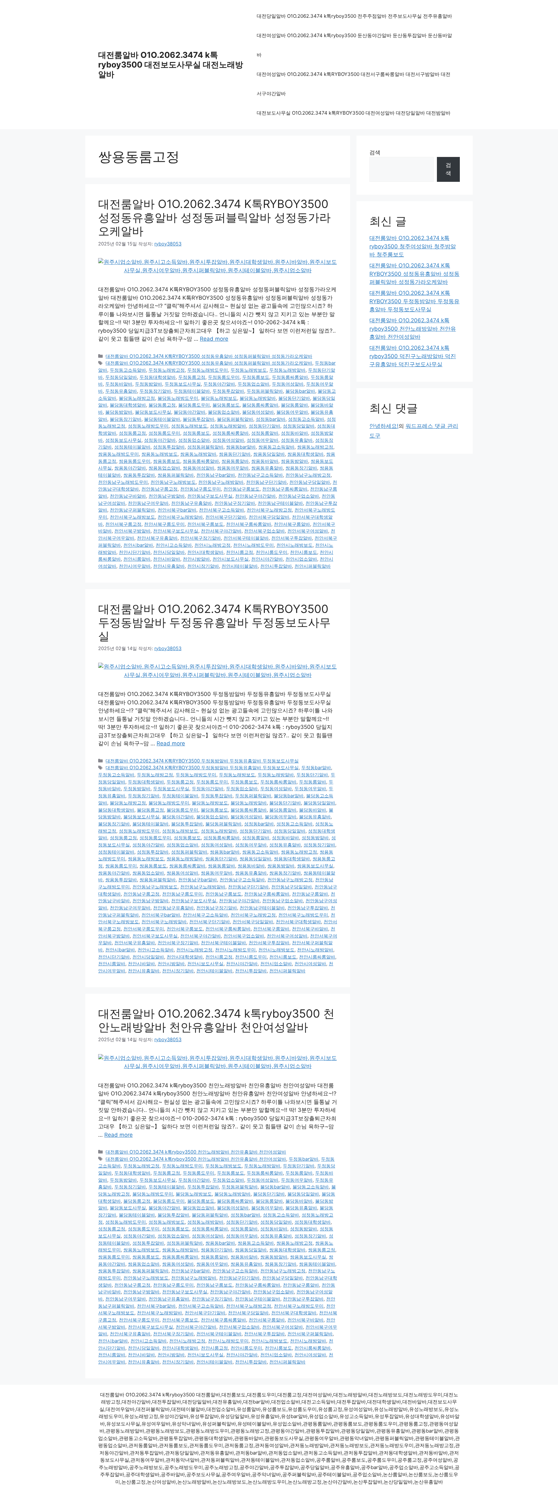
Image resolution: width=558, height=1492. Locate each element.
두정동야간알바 (219, 384)
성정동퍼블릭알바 (205, 447)
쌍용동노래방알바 (198, 454)
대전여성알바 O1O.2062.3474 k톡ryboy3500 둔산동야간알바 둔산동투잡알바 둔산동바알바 (354, 45)
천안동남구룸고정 (159, 489)
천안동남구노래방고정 (308, 475)
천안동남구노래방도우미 (123, 482)
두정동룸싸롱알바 (290, 377)
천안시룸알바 (136, 559)
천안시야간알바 (267, 559)
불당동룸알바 (294, 405)
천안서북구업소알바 (264, 531)
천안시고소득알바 (174, 545)
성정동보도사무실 (123, 440)
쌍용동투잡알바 (139, 475)
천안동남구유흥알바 (191, 503)
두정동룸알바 (312, 781)
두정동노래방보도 (249, 370)
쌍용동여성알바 (198, 468)
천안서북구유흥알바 (157, 538)
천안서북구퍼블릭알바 (310, 1333)
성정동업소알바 (194, 440)
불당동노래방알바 (258, 398)
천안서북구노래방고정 (269, 510)
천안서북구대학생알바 (298, 921)
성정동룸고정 (132, 433)
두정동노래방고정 (167, 370)
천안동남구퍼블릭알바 (132, 510)
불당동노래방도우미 (178, 398)
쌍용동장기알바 (301, 468)
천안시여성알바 (310, 963)
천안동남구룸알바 (310, 893)
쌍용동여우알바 (233, 468)
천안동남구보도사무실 (209, 496)
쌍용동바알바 (264, 461)
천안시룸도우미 (271, 552)
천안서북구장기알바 (200, 538)
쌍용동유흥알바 (267, 468)
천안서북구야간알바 (221, 531)
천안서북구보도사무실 (175, 531)
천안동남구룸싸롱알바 (284, 489)
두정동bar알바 (316, 767)
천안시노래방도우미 (253, 545)
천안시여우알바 (134, 566)
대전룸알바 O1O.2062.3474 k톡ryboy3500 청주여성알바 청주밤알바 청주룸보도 (412, 246)
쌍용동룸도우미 (134, 461)
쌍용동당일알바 (269, 454)
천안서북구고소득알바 (221, 510)
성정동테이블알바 (132, 447)
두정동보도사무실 (183, 384)
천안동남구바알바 (128, 496)
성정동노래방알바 (228, 426)
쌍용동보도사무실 (315, 865)
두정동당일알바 (121, 377)
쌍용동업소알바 (164, 468)
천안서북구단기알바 (225, 517)
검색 (374, 152)
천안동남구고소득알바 (260, 475)
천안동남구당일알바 (309, 482)
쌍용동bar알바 (241, 447)
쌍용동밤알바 (294, 461)
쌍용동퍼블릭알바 (176, 475)
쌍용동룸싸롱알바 (201, 461)
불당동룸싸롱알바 (260, 405)
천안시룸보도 (303, 552)
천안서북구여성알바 (307, 531)
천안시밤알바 (196, 559)
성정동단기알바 (264, 426)
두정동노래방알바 (287, 370)
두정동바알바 (118, 384)
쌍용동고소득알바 (276, 447)
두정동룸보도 (255, 377)
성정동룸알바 (264, 433)
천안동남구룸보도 (241, 489)
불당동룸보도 (226, 405)
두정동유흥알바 (121, 391)
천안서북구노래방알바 (180, 517)
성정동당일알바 (299, 426)
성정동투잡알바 (169, 447)
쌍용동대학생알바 (305, 454)
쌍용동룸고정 (321, 1249)
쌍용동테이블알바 (317, 1264)
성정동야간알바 (160, 440)
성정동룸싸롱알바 (230, 433)
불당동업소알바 (224, 412)
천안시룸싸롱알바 (317, 956)
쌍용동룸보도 (166, 461)
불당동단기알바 (294, 398)
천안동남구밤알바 (167, 496)
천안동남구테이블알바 (280, 503)
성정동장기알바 (319, 844)
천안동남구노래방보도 (173, 482)
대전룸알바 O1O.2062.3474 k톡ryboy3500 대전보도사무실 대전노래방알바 (170, 64)
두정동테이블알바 (192, 391)
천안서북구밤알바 (132, 531)
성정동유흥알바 (297, 440)
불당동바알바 (312, 810)
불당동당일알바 (319, 802)
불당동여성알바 (258, 412)
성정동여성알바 (228, 440)
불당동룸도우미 (194, 405)
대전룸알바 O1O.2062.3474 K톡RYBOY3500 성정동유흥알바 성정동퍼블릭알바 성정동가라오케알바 (214, 217)
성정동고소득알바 (306, 419)
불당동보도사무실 (153, 412)
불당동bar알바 (300, 391)
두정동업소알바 (253, 384)
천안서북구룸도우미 (164, 524)
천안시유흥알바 (169, 566)
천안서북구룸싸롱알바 (248, 524)
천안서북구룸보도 (205, 524)
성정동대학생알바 (312, 1222)
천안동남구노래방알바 (220, 482)
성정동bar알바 (270, 419)
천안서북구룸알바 (292, 524)
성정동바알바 (294, 433)
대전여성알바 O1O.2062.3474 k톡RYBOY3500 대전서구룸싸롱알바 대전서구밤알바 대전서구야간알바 (353, 84)
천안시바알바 (166, 559)
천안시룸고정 (239, 552)
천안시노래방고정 (212, 545)
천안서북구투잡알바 (291, 538)
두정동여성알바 (288, 384)
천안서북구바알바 (310, 928)
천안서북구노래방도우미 (303, 914)
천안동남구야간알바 (255, 496)
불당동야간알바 (189, 412)
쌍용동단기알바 (235, 454)
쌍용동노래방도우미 (118, 454)
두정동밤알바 (148, 384)
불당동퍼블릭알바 (235, 419)
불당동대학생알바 (128, 405)
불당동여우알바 (292, 412)
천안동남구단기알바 (266, 482)
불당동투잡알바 (198, 419)
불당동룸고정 (162, 405)
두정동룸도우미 (224, 377)
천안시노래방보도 (294, 545)
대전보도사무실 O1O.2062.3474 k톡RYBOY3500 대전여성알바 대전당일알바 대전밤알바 (353, 113)
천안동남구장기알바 (234, 503)
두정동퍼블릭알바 (265, 391)
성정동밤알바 (315, 837)
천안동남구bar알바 (215, 475)
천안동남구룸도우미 (200, 489)
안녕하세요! (383, 426)
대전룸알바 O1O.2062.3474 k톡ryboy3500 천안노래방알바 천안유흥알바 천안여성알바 (216, 1020)
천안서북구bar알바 (177, 510)
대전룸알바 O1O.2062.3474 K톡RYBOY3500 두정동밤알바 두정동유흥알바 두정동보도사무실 (214, 622)
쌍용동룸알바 (235, 461)
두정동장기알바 (155, 391)
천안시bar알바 (138, 545)
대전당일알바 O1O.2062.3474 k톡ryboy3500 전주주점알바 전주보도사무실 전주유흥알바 (354, 16)
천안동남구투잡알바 (307, 907)
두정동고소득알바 (128, 370)
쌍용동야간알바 (130, 468)
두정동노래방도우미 (207, 370)
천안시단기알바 (134, 552)
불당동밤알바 (118, 412)
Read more (214, 339)
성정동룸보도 (196, 433)
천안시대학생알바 (205, 552)
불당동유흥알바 (315, 816)
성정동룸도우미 (164, 433)
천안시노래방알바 (315, 949)
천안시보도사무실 (230, 559)
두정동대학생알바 (158, 377)
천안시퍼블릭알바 (312, 566)
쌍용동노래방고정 (315, 447)
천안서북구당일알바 (269, 517)
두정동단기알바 (312, 774)
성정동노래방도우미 (148, 426)
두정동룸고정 (191, 377)
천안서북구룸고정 (123, 524)
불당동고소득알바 (311, 1186)
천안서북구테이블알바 (246, 538)
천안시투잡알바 (276, 566)
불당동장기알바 (125, 419)
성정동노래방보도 (189, 426)
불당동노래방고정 (137, 398)
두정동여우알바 (310, 788)
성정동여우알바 (262, 440)
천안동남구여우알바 (148, 503)
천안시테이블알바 (240, 566)
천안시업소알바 (301, 559)
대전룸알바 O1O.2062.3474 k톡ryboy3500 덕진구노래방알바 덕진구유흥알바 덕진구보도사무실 (412, 356)
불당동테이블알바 (162, 419)
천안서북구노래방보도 (132, 517)
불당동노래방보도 (219, 398)
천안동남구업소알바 (298, 496)
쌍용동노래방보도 (159, 454)
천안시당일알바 (169, 552)
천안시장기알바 (203, 566)
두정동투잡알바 (228, 391)
